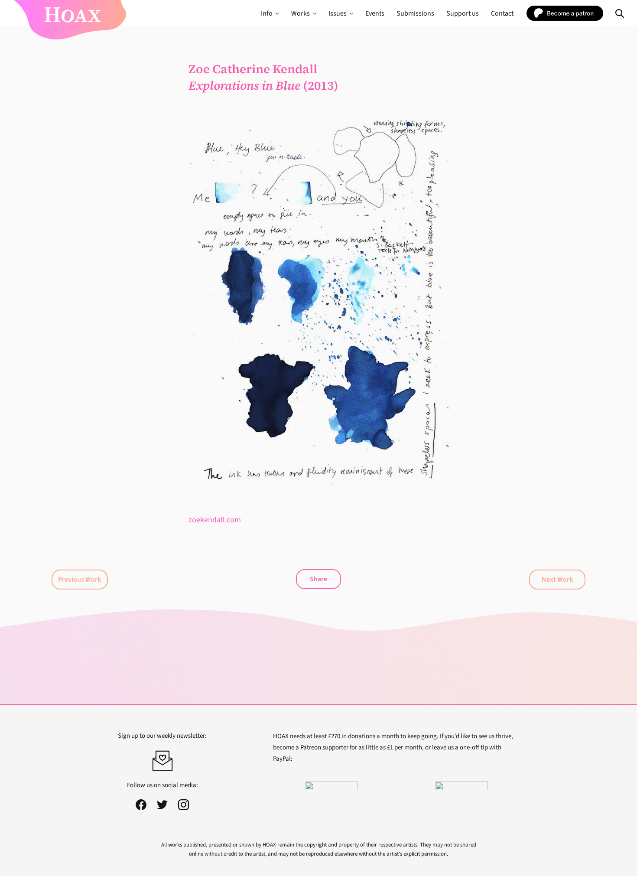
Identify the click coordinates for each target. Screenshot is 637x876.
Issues (337, 13)
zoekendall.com (214, 520)
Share (318, 579)
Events (374, 13)
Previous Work (79, 579)
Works (300, 13)
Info (267, 13)
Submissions (415, 13)
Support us (462, 13)
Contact (502, 13)
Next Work (557, 579)
